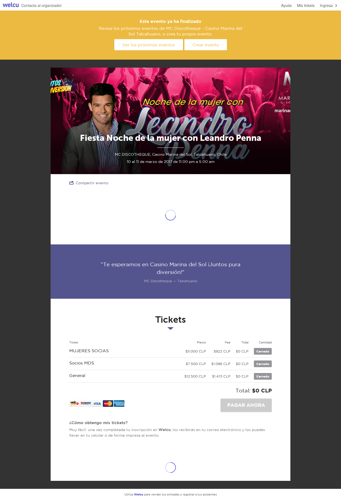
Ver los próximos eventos (148, 44)
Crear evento (205, 44)
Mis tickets (306, 5)
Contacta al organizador (41, 5)
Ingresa (326, 5)
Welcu (11, 5)
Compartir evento (92, 183)
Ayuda (286, 5)
